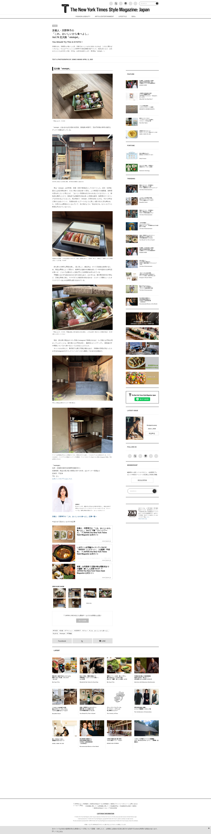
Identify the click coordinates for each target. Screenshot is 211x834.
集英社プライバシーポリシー (119, 804)
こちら (147, 517)
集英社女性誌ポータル (100, 808)
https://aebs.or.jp (142, 518)
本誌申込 (152, 433)
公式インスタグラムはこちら (62, 479)
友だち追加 (82, 620)
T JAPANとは (77, 804)
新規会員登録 (142, 480)
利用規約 (85, 804)
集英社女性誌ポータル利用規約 (99, 804)
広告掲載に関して (90, 806)
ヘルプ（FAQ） (79, 805)
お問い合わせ (134, 804)
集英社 (134, 806)
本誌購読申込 (114, 806)
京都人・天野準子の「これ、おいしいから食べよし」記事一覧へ (74, 516)
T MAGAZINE (113, 808)
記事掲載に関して (103, 806)
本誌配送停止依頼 (125, 806)
